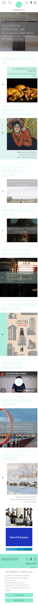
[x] (27, 2)
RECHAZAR (19, 600)
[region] (19, 586)
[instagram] (35, 2)
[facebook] (31, 2)
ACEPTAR (19, 595)
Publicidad (31, 563)
